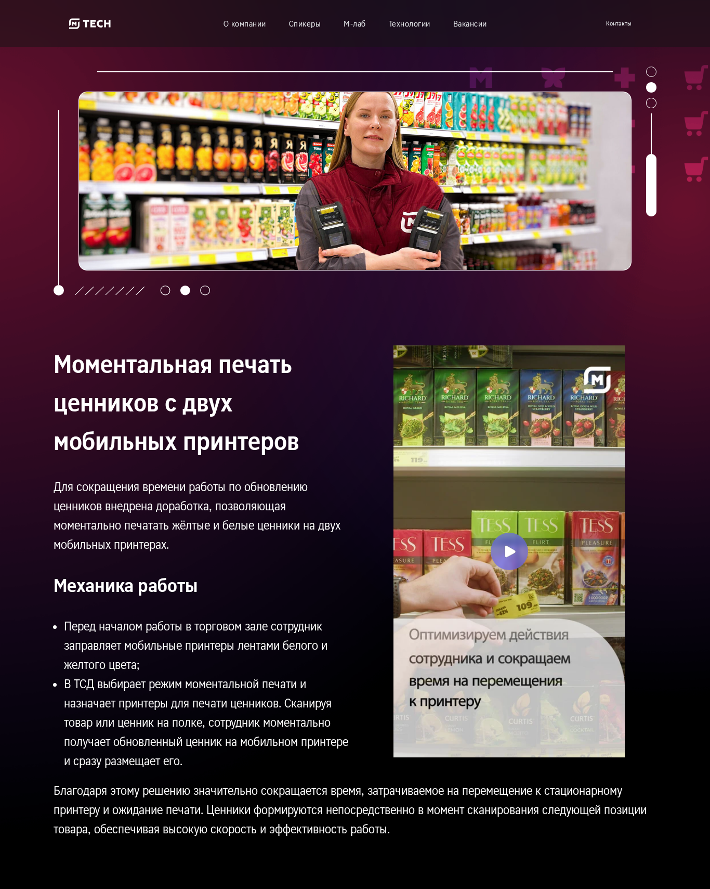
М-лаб (355, 24)
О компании (244, 24)
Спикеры (305, 24)
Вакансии (470, 24)
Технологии (409, 24)
